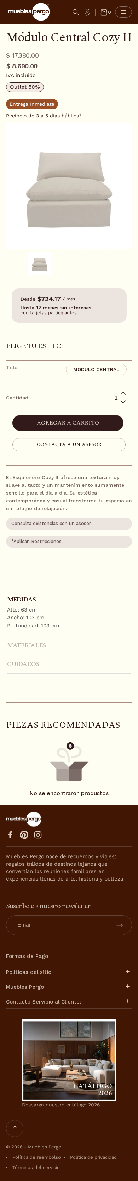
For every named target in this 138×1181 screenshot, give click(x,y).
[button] (75, 12)
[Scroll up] (14, 1128)
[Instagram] (38, 835)
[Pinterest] (24, 835)
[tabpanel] (42, 263)
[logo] (29, 12)
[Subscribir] (119, 925)
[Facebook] (10, 835)
